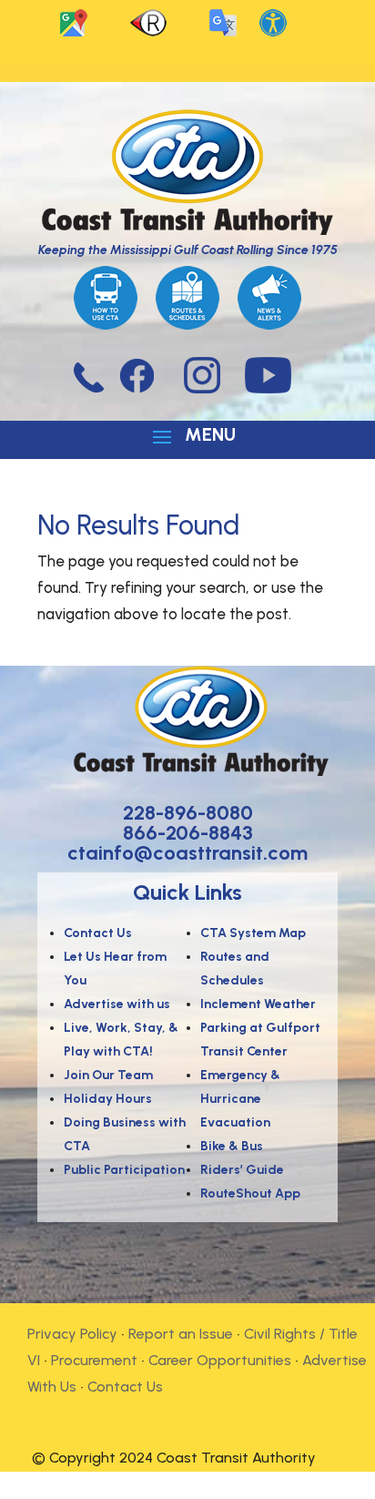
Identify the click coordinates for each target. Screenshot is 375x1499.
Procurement (94, 1360)
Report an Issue (180, 1333)
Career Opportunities (219, 1360)
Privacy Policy (72, 1333)
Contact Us (125, 1386)
